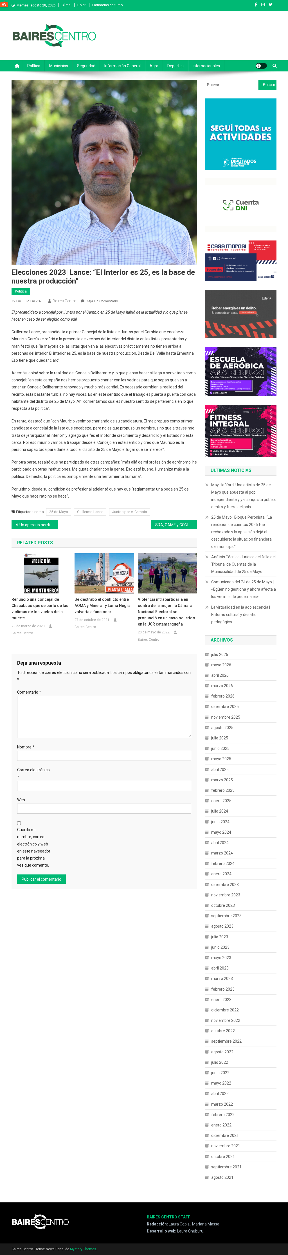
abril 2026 (220, 675)
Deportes (175, 66)
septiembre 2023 (226, 916)
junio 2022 (220, 1072)
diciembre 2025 (225, 706)
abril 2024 (220, 842)
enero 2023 (221, 999)
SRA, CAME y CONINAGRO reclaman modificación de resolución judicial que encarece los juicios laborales (176, 525)
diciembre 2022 (225, 1010)
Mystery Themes (83, 1249)
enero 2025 (221, 801)
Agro (154, 66)
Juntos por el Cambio (129, 512)
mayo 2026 (221, 665)
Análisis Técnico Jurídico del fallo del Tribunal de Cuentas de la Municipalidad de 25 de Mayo (243, 564)
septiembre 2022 (226, 1041)
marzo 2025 (222, 780)
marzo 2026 (222, 685)
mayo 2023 (221, 957)
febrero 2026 (223, 696)
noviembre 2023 (225, 895)
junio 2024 (220, 822)
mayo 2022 (221, 1083)
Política (33, 66)
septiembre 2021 (226, 1167)
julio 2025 (219, 738)
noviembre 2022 (225, 1020)
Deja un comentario (102, 301)
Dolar (81, 5)
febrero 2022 (223, 1114)
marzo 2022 (222, 1104)
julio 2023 (219, 937)
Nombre (25, 747)
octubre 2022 (223, 1031)
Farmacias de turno (107, 5)
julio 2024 (219, 811)
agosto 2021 (222, 1177)
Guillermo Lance (90, 512)
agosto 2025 (222, 727)
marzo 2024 (222, 853)
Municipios (58, 66)
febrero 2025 (223, 790)
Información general (122, 66)
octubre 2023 (223, 905)
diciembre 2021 (225, 1135)
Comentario (29, 692)
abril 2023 (220, 968)
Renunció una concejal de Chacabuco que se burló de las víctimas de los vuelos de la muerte (40, 608)
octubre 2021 (223, 1156)
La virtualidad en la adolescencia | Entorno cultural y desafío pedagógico (240, 614)
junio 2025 (220, 748)
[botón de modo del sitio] (261, 66)
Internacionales (206, 66)
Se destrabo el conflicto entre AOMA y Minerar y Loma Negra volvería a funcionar (102, 605)
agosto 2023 (222, 926)
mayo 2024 (221, 832)
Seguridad (86, 66)
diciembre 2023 (225, 884)
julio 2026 (219, 654)
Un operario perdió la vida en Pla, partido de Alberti (38, 525)
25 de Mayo (58, 512)
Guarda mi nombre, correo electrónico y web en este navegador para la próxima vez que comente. (33, 847)
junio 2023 (220, 947)
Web (21, 800)
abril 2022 (220, 1093)
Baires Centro (64, 301)
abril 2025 (220, 769)
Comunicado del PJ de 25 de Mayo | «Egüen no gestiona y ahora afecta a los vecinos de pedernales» (243, 589)
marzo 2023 (222, 978)
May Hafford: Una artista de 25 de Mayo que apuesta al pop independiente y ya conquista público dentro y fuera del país (243, 496)
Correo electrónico (33, 773)
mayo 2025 (221, 759)
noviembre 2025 (225, 717)
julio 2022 (219, 1062)
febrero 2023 (223, 989)
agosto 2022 (222, 1052)
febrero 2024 (223, 863)
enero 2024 (221, 874)
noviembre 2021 (225, 1146)
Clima (66, 5)
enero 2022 (221, 1125)
